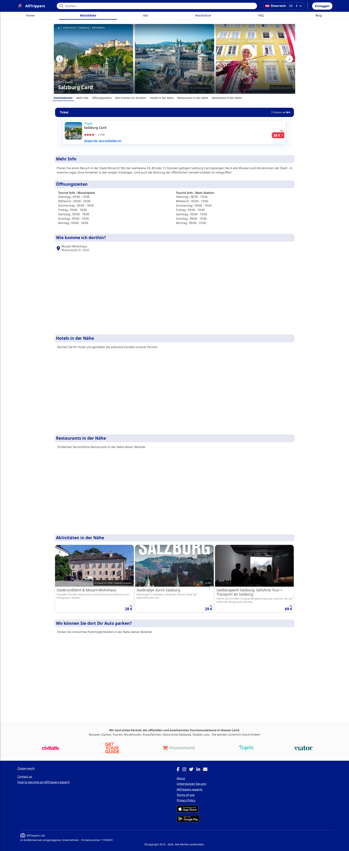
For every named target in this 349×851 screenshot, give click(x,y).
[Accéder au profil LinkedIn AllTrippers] (199, 770)
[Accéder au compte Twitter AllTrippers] (192, 770)
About (181, 778)
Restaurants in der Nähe (192, 98)
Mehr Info (82, 98)
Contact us (24, 777)
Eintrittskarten (63, 98)
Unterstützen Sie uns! (191, 784)
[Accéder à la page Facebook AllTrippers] (179, 770)
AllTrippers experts (189, 789)
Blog (319, 15)
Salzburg (84, 27)
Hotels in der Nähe (162, 98)
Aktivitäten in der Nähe (227, 98)
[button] (322, 6)
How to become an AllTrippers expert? (43, 782)
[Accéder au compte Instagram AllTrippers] (185, 770)
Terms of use (185, 795)
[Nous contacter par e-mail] (206, 770)
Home (30, 15)
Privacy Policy (186, 800)
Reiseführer (203, 15)
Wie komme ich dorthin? (130, 98)
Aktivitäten (88, 15)
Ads (145, 15)
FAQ (261, 15)
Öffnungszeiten (102, 98)
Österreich (69, 27)
